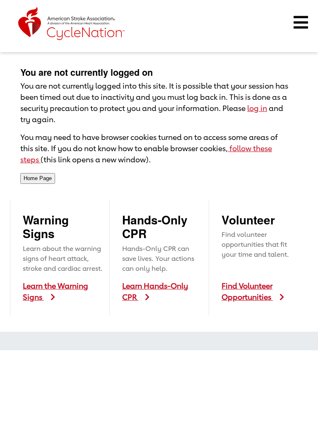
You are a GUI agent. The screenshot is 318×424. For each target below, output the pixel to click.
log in (257, 108)
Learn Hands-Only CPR (155, 291)
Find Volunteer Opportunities (247, 291)
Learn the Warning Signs (55, 291)
